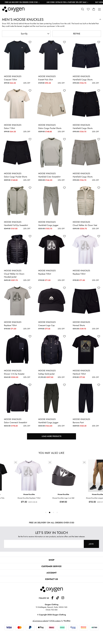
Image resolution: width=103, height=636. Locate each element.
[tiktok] (58, 598)
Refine (76, 33)
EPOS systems (55, 621)
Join (91, 544)
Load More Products (51, 436)
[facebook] (53, 598)
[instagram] (62, 598)
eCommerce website (40, 621)
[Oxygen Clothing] (13, 9)
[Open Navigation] (99, 9)
